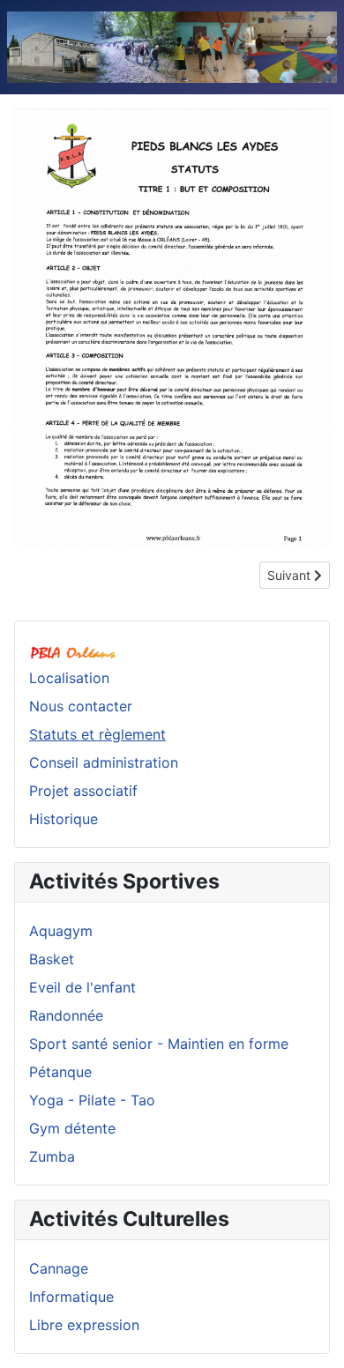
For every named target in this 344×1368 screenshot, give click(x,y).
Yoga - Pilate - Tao (92, 1100)
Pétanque (60, 1072)
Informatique (71, 1296)
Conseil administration (103, 762)
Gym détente (72, 1128)
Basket (51, 959)
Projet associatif (83, 790)
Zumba (52, 1156)
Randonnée (66, 1015)
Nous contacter (80, 706)
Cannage (58, 1268)
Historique (63, 819)
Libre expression (84, 1325)
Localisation (69, 678)
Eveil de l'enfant (82, 987)
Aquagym (61, 931)
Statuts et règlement (97, 734)
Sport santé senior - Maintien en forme (158, 1043)
